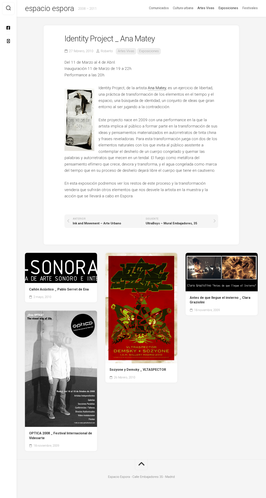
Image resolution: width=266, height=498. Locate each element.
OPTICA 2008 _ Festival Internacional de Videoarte (60, 435)
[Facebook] (8, 28)
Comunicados (159, 8)
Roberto (107, 51)
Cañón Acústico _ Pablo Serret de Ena (59, 289)
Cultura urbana (183, 8)
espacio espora (49, 8)
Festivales (250, 8)
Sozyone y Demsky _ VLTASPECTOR (138, 370)
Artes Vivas (205, 8)
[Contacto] (8, 41)
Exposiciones (228, 8)
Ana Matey (157, 87)
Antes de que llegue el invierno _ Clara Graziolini (220, 300)
